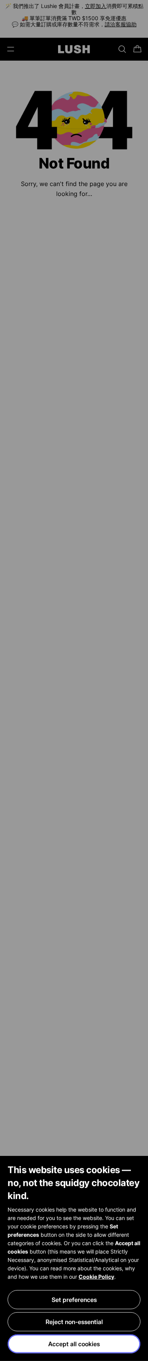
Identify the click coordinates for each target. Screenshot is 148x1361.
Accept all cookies (74, 1344)
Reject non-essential (74, 1322)
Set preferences (74, 1299)
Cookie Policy (96, 1276)
